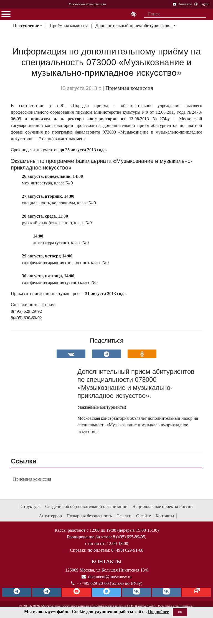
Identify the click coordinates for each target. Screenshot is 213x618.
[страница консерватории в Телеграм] (16, 592)
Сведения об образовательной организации (86, 506)
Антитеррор (50, 515)
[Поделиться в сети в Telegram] (106, 354)
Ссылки (123, 515)
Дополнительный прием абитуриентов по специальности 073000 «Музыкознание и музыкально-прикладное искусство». (135, 383)
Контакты (165, 515)
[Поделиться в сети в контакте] (71, 354)
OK (180, 612)
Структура (30, 506)
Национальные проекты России (162, 506)
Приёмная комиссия (69, 25)
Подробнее (158, 611)
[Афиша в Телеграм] (196, 592)
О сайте (143, 515)
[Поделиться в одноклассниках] (142, 354)
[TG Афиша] (46, 592)
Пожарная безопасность (89, 515)
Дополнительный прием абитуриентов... (134, 25)
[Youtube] (76, 592)
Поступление (26, 25)
